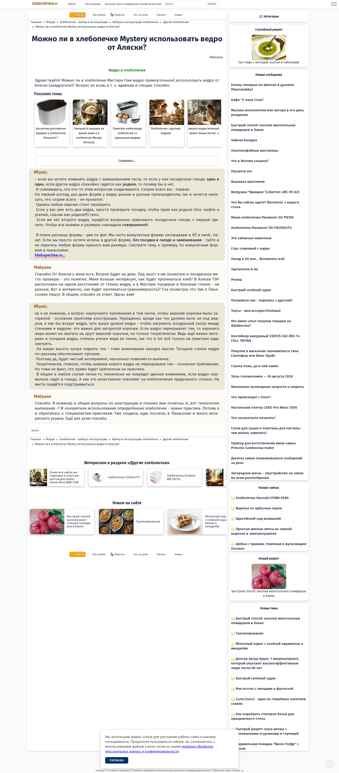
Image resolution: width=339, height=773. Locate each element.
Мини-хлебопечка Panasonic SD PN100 (262, 217)
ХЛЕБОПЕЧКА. (45, 4)
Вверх (35, 430)
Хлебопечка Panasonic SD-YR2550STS (261, 228)
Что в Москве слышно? (249, 161)
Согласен (117, 760)
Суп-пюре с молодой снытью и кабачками (268, 62)
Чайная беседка (244, 140)
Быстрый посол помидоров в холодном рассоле (133, 4)
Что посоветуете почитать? (253, 418)
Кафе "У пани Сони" (247, 100)
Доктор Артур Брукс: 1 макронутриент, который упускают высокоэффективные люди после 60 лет (265, 663)
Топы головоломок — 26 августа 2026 (262, 376)
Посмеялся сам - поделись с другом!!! (261, 300)
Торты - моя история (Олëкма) (255, 311)
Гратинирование (249, 633)
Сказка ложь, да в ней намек (254, 366)
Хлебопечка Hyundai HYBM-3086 (261, 498)
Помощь (100, 770)
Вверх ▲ (239, 770)
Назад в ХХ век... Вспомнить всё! (258, 259)
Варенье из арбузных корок (258, 508)
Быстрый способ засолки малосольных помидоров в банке (269, 594)
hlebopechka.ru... (50, 255)
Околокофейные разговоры (254, 150)
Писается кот (241, 171)
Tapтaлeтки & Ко (244, 269)
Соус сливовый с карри (250, 248)
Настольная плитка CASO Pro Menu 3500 (264, 407)
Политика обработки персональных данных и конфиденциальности (171, 770)
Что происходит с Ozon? (251, 397)
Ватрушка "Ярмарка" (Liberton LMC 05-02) (265, 192)
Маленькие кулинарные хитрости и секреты (267, 387)
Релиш (236, 279)
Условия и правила (118, 770)
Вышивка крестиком (248, 182)
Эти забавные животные (251, 238)
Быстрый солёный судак (251, 290)
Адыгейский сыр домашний (258, 518)
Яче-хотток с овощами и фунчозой (264, 689)
